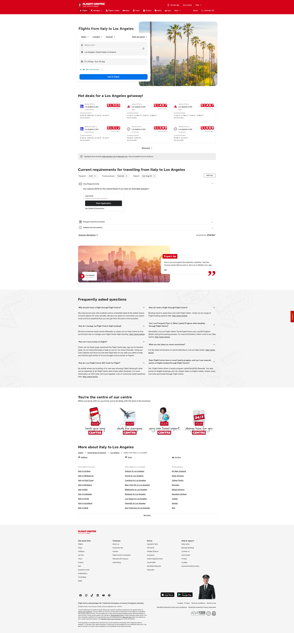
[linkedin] (97, 595)
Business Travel (83, 570)
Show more (146, 148)
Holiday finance (152, 551)
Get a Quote (187, 5)
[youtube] (103, 595)
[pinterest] (109, 595)
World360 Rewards (154, 566)
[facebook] (80, 595)
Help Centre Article (137, 334)
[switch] (101, 70)
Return (83, 37)
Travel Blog (82, 577)
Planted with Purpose (120, 559)
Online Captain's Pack (155, 559)
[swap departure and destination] (143, 48)
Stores (195, 10)
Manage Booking (187, 548)
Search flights (113, 77)
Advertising (117, 562)
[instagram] (86, 595)
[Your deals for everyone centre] (130, 421)
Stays (127, 10)
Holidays (96, 10)
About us (116, 544)
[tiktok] (92, 595)
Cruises (148, 10)
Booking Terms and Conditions (111, 619)
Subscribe (150, 570)
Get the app (174, 5)
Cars (169, 10)
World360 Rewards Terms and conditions (172, 607)
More (176, 10)
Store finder (185, 555)
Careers (115, 551)
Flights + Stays (113, 10)
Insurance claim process (190, 566)
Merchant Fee (122, 156)
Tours (137, 10)
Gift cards (150, 548)
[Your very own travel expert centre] (164, 421)
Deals (159, 10)
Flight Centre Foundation (122, 555)
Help (197, 5)
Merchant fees (127, 617)
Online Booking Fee (109, 156)
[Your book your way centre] (95, 421)
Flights (84, 10)
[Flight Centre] (87, 532)
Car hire (81, 555)
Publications (82, 573)
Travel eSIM (151, 562)
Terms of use (211, 603)
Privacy (184, 559)
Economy (109, 37)
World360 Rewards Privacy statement (202, 607)
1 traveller (96, 37)
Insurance (150, 555)
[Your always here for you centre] (199, 421)
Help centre (185, 544)
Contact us (185, 551)
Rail (79, 566)
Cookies (184, 562)
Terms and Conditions (85, 611)
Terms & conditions (198, 603)
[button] (147, 515)
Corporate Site (118, 548)
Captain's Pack (152, 544)
